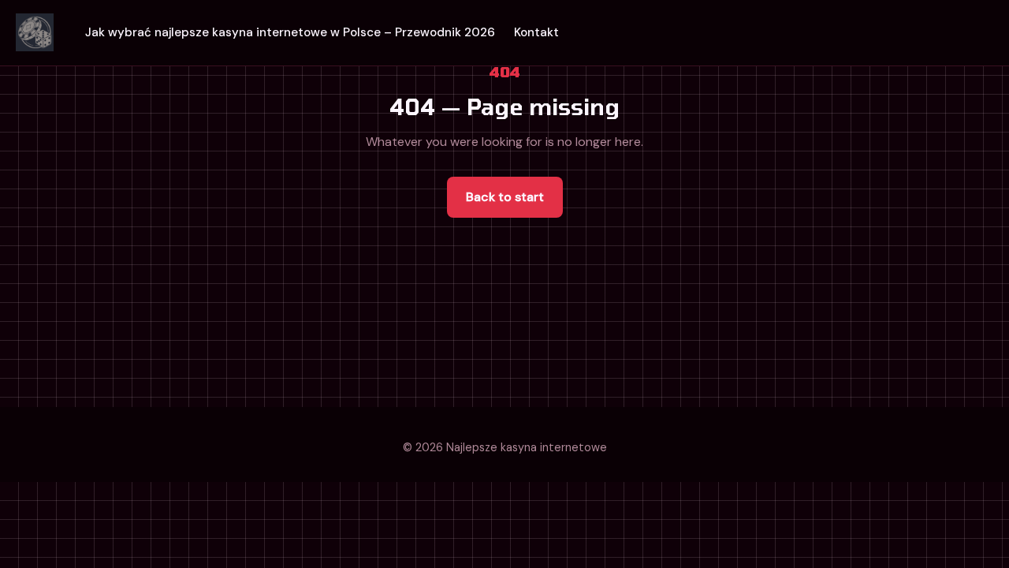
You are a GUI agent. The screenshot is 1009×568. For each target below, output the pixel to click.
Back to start (505, 197)
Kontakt (536, 32)
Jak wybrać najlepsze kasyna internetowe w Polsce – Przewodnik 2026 (290, 32)
